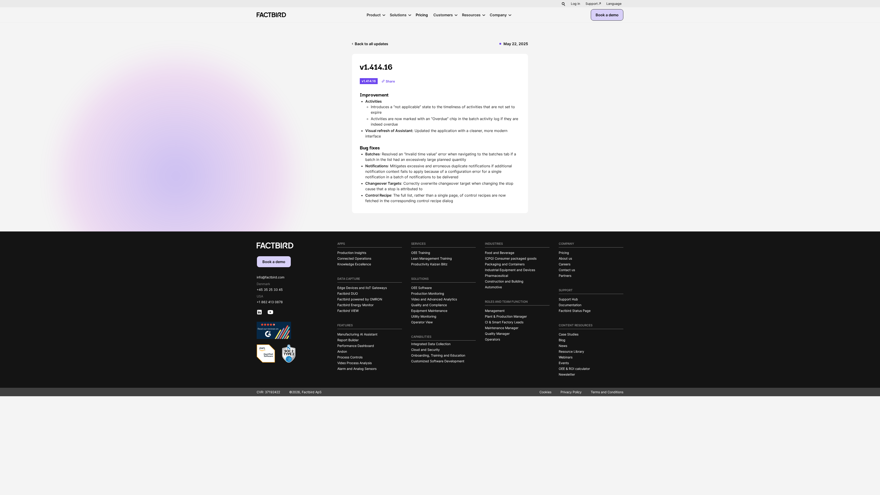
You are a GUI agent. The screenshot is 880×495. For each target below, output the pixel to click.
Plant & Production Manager (506, 316)
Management (495, 311)
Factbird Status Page (575, 311)
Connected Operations (354, 258)
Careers (564, 264)
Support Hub (568, 299)
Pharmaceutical (496, 276)
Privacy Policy (571, 392)
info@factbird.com (270, 277)
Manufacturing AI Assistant (357, 334)
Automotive (493, 287)
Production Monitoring (427, 293)
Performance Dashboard (355, 346)
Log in (575, 4)
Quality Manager (497, 334)
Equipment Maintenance (429, 311)
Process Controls (350, 357)
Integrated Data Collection (431, 344)
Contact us (567, 270)
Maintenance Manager (501, 328)
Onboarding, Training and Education (438, 355)
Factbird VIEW (348, 311)
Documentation (570, 305)
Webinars (565, 357)
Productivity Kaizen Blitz (429, 264)
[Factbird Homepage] (271, 14)
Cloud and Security (425, 350)
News (563, 346)
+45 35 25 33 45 (270, 290)
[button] (614, 3)
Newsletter (567, 374)
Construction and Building (504, 281)
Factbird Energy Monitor (355, 305)
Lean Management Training (431, 258)
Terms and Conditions (607, 392)
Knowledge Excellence (354, 264)
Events (564, 363)
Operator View (422, 322)
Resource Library (571, 351)
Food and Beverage (499, 253)
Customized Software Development (437, 361)
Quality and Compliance (429, 305)
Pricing (564, 253)
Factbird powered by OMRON (359, 299)
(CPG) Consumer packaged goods (510, 258)
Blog (562, 340)
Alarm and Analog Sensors (357, 369)
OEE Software (421, 288)
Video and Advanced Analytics (434, 299)
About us (565, 258)
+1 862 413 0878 (270, 302)
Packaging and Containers (505, 264)
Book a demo (607, 15)
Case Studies (568, 334)
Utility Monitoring (423, 316)
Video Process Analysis (354, 363)
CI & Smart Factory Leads (504, 322)
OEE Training (420, 253)
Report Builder (348, 340)
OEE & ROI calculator (574, 369)
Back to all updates (371, 43)
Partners (565, 276)
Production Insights (351, 253)
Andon (342, 351)
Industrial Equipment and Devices (510, 270)
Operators (492, 339)
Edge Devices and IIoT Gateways (362, 288)
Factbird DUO (347, 293)
